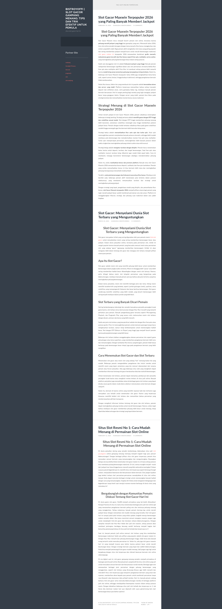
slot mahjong (69, 80)
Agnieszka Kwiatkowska (122, 25)
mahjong (68, 62)
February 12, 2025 (104, 435)
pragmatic (68, 73)
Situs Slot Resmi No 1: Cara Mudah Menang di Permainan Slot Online (124, 430)
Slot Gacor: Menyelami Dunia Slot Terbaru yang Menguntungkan (123, 215)
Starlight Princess (71, 66)
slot (67, 77)
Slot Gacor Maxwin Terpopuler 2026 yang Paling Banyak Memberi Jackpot (126, 19)
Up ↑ (148, 604)
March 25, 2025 (103, 221)
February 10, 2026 (104, 25)
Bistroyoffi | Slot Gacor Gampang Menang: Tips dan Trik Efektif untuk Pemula (76, 18)
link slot (68, 69)
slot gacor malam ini (106, 54)
